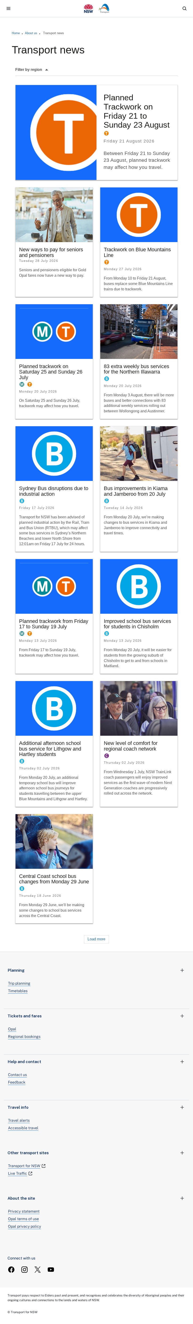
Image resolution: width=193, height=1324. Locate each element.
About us (31, 33)
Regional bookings (24, 1036)
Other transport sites (28, 1152)
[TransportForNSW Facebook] (11, 1269)
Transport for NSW (24, 1166)
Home (16, 33)
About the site (21, 1198)
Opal (12, 1029)
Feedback (16, 1082)
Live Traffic (17, 1173)
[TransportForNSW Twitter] (37, 1269)
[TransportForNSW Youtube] (51, 1269)
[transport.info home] (96, 8)
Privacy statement (24, 1211)
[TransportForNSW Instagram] (24, 1269)
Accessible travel (23, 1128)
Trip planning (19, 983)
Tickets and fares (25, 1016)
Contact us (17, 1074)
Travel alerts (19, 1120)
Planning (16, 970)
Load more (96, 939)
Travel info (18, 1107)
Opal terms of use (23, 1219)
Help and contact (24, 1061)
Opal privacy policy (24, 1226)
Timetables (18, 991)
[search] (184, 8)
